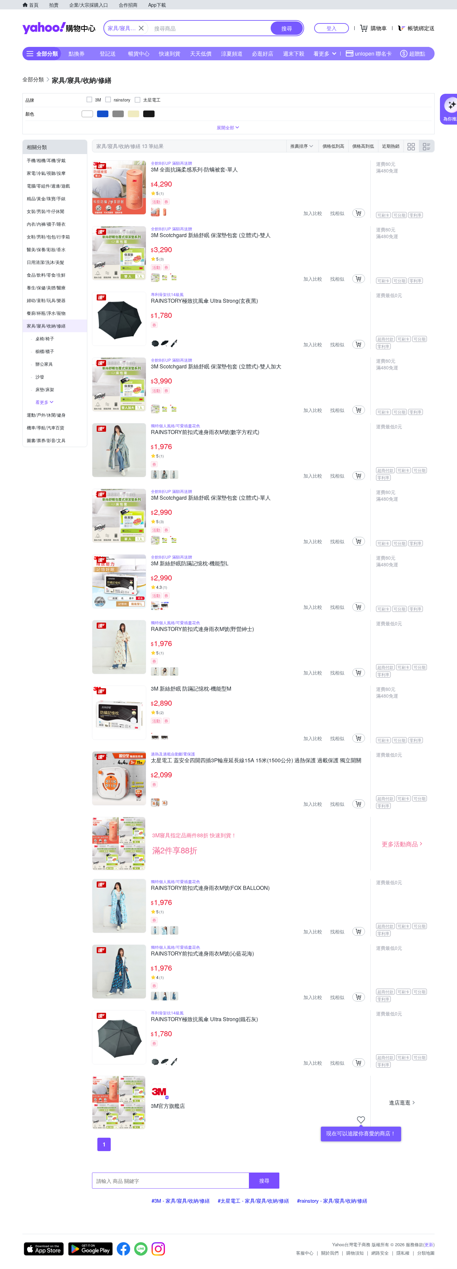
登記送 (108, 53)
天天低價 (200, 53)
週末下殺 (293, 53)
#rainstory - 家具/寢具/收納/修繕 (332, 1200)
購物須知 (355, 1253)
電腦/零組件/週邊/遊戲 (48, 186)
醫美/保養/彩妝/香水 (46, 249)
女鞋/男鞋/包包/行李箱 (48, 236)
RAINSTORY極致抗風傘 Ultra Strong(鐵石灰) (204, 1019)
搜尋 (264, 1180)
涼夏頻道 (232, 53)
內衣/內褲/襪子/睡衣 (46, 224)
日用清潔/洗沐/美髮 (45, 262)
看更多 (321, 53)
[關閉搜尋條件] (141, 28)
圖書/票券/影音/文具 (46, 440)
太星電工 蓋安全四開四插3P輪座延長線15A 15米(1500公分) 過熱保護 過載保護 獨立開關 (256, 760)
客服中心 (304, 1253)
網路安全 (380, 1253)
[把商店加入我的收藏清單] (361, 1120)
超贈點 (417, 53)
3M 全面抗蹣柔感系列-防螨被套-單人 (194, 169)
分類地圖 (426, 1253)
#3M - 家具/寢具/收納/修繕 (181, 1200)
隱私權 (402, 1253)
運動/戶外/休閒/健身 (46, 415)
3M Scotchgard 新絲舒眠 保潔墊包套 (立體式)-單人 (211, 498)
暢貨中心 (139, 53)
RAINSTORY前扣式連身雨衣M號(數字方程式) (205, 432)
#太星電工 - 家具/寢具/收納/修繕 (253, 1200)
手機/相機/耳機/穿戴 (46, 160)
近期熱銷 (390, 146)
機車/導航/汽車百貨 (45, 427)
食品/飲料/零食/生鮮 (46, 275)
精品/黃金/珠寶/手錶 (46, 198)
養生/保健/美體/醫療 (46, 287)
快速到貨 (169, 53)
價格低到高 (333, 146)
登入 (332, 27)
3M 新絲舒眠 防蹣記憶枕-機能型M (191, 689)
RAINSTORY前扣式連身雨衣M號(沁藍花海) (202, 953)
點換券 (77, 53)
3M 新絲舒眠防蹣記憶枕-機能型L (190, 563)
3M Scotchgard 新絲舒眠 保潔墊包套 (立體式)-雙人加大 (216, 366)
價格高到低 (363, 146)
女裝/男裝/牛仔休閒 (45, 211)
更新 (429, 1244)
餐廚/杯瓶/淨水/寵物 (46, 313)
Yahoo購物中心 (58, 28)
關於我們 (330, 1253)
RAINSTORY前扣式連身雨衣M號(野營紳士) (202, 629)
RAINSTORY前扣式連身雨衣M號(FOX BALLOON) (210, 888)
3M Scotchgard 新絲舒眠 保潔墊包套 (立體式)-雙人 (211, 235)
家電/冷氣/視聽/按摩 (46, 173)
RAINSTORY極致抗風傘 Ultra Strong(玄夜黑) (204, 301)
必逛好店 (262, 53)
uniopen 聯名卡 (373, 53)
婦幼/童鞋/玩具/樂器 (46, 300)
